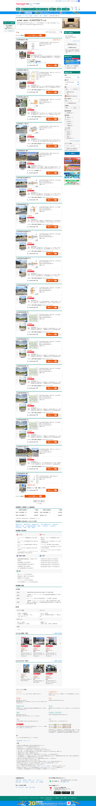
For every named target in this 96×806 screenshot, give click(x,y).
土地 (55, 9)
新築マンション (24, 9)
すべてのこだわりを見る (75, 140)
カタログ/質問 (65, 9)
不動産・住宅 (18, 780)
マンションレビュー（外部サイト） (45, 765)
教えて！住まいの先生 (30, 787)
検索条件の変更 (68, 72)
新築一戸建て (38, 9)
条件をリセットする (76, 40)
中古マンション (32, 9)
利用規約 (42, 798)
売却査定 (59, 9)
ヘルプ (63, 1)
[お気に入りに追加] (59, 65)
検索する (73, 153)
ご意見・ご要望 (63, 798)
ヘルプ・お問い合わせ (71, 798)
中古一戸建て (45, 9)
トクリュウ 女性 (75, 1)
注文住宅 (51, 9)
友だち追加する (55, 781)
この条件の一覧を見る (57, 633)
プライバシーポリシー (24, 798)
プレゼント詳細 (24, 727)
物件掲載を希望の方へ (49, 798)
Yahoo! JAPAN (58, 1)
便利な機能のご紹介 (65, 781)
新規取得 (38, 3)
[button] (17, 638)
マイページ (73, 51)
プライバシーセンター (34, 798)
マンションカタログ (20, 787)
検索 (79, 1)
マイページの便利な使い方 (9, 30)
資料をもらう (52, 65)
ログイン (31, 5)
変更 (78, 77)
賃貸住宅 (18, 9)
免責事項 (57, 798)
